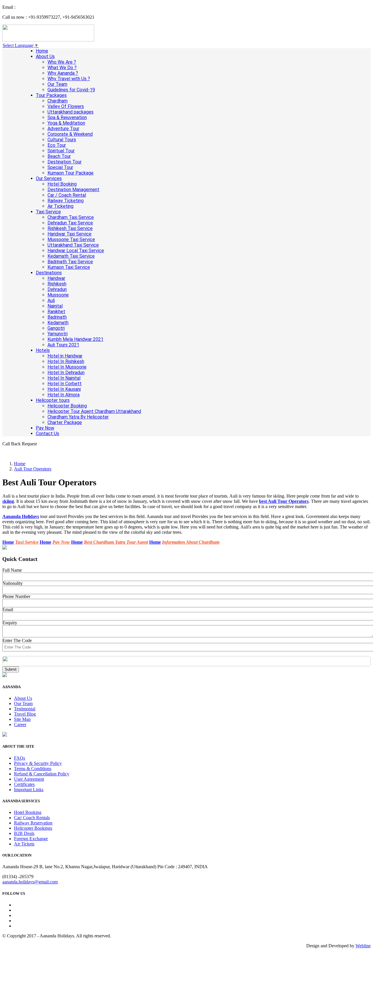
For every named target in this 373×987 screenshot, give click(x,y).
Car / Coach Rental (66, 195)
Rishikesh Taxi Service (70, 228)
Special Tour (60, 167)
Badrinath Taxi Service (70, 261)
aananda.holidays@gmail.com (30, 881)
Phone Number (16, 596)
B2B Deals (24, 833)
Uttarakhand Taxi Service (73, 245)
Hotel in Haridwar (64, 356)
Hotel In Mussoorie (67, 367)
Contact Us (47, 433)
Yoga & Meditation (66, 123)
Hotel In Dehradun (66, 372)
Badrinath (57, 317)
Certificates (24, 784)
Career (20, 724)
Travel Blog (25, 714)
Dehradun (57, 289)
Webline (363, 945)
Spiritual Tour (61, 151)
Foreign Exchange (31, 838)
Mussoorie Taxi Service (71, 239)
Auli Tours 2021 (63, 345)
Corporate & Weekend (70, 134)
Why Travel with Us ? (68, 78)
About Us (45, 56)
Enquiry (9, 622)
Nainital (55, 306)
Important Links (28, 789)
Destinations (49, 272)
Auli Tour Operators (32, 468)
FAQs (19, 758)
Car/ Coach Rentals (32, 817)
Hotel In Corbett (64, 383)
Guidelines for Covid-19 (71, 90)
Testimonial (24, 708)
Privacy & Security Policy (38, 763)
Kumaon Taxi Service (68, 267)
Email (7, 609)
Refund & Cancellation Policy (41, 773)
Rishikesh (56, 284)
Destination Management (73, 189)
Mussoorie (58, 295)
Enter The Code (17, 640)
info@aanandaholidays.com (42, 7)
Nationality (12, 583)
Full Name (12, 570)
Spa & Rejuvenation (67, 117)
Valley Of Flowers (65, 106)
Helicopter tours (53, 400)
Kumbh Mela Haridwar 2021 (75, 339)
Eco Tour (56, 145)
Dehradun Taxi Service (70, 223)
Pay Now (45, 428)
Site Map (22, 719)
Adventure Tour (63, 128)
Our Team (57, 84)
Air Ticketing (60, 206)
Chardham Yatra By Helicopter (78, 417)
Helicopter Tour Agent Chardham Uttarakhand (94, 411)
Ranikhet (56, 311)
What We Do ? (62, 67)
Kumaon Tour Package (70, 173)
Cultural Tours (61, 139)
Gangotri (56, 328)
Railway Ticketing (65, 200)
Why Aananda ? (62, 73)
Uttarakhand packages (70, 112)
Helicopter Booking (67, 406)
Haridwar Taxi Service (69, 234)
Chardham (57, 101)
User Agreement (29, 779)
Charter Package (64, 422)
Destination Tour (64, 162)
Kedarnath (57, 322)
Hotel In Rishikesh (65, 361)
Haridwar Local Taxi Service (75, 250)
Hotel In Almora (63, 394)
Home (42, 51)
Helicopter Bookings (33, 828)
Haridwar (56, 278)
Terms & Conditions (32, 768)
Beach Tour (59, 156)
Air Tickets (24, 843)
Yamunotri (57, 333)
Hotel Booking (62, 184)
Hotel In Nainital (63, 378)
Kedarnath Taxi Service (71, 256)
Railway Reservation (33, 822)
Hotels (43, 350)
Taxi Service (48, 212)
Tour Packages (51, 95)
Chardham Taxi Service (70, 217)
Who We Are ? (61, 62)
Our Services (49, 178)
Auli (51, 300)
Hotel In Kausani (64, 389)
